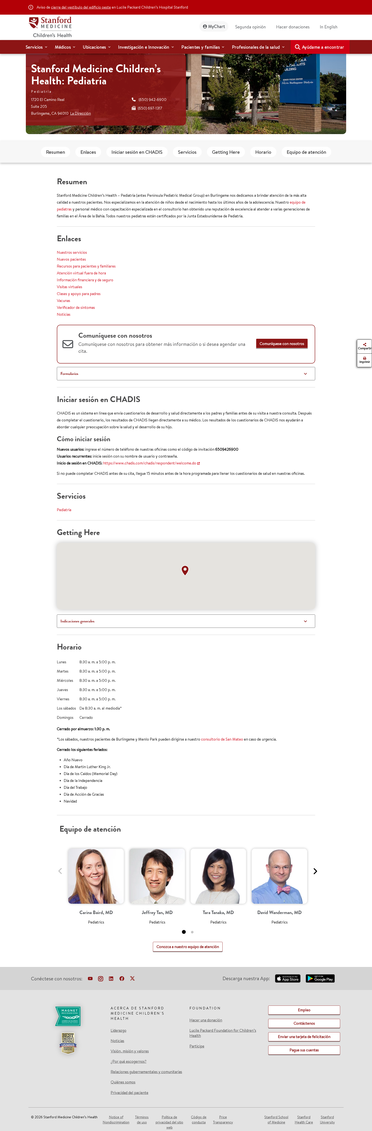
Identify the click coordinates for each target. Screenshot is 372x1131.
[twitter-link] (132, 979)
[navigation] (186, 47)
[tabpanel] (96, 888)
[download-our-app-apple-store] (288, 978)
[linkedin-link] (111, 979)
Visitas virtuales (69, 286)
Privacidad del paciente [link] (129, 1092)
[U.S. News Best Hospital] (68, 1043)
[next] (315, 868)
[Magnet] (68, 1016)
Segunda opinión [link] (250, 27)
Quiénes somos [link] (123, 1082)
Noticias (63, 314)
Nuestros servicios (72, 252)
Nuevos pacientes (71, 259)
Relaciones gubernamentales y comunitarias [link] (146, 1071)
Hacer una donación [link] (205, 1020)
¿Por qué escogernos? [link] (128, 1061)
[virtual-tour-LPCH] (90, 979)
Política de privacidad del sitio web (169, 1122)
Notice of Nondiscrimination (116, 1120)
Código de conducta (198, 1120)
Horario (263, 152)
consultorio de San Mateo (222, 739)
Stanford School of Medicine (276, 1120)
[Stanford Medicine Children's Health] (49, 26)
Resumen (55, 152)
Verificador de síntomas (76, 307)
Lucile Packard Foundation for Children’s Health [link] (222, 1033)
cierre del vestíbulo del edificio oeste (81, 7)
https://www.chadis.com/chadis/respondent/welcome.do (149, 463)
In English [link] (329, 27)
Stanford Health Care (304, 1120)
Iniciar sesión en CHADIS (137, 152)
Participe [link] (196, 1046)
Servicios (187, 152)
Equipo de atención (306, 152)
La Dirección (80, 113)
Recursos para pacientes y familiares (86, 266)
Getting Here (226, 152)
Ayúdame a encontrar (323, 47)
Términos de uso (142, 1120)
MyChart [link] (216, 26)
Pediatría (64, 509)
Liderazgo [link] (118, 1030)
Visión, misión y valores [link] (130, 1051)
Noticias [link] (117, 1040)
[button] (186, 570)
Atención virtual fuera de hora (81, 273)
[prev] (60, 868)
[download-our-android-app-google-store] (320, 978)
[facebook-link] (122, 979)
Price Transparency (223, 1120)
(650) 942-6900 (152, 99)
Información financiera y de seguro (85, 280)
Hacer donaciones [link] (293, 27)
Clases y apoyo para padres (79, 293)
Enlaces (88, 152)
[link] (330, 26)
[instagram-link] (100, 979)
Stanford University (327, 1120)
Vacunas (63, 300)
